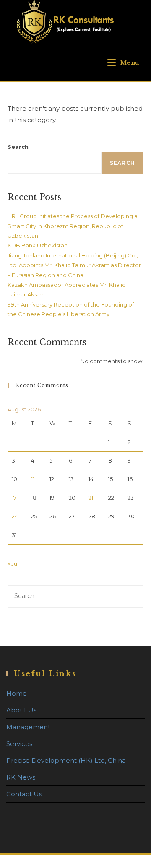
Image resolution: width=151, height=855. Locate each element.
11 (32, 479)
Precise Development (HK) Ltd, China (66, 760)
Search (18, 146)
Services (19, 744)
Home (16, 693)
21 (91, 497)
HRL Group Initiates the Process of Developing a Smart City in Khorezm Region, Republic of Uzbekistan (73, 226)
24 (15, 516)
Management (28, 727)
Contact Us (24, 794)
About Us (21, 710)
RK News (20, 777)
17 (14, 497)
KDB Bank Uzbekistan (38, 245)
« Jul (13, 563)
